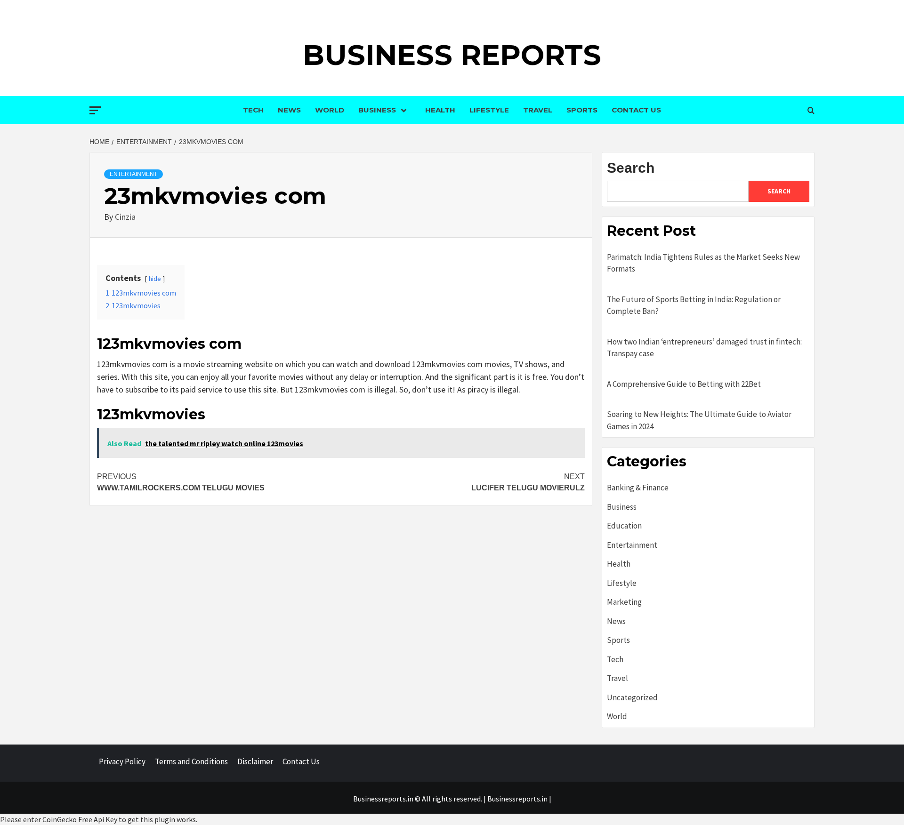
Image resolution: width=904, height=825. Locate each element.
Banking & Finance (638, 487)
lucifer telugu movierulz (528, 482)
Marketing (624, 602)
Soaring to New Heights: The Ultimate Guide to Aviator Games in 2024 (699, 420)
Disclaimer (255, 761)
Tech (253, 109)
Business (377, 109)
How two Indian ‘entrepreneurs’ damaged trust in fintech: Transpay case (704, 347)
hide (155, 278)
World (329, 109)
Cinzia (125, 216)
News (289, 109)
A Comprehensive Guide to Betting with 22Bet (684, 384)
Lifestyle (489, 109)
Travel (537, 109)
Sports (581, 109)
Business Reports (452, 55)
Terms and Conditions (191, 761)
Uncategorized (632, 697)
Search (630, 168)
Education (624, 526)
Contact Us (636, 109)
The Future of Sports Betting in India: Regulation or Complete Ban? (694, 305)
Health (440, 109)
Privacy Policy (122, 761)
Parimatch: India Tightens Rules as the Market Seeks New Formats (703, 263)
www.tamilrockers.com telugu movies (181, 482)
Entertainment (133, 174)
